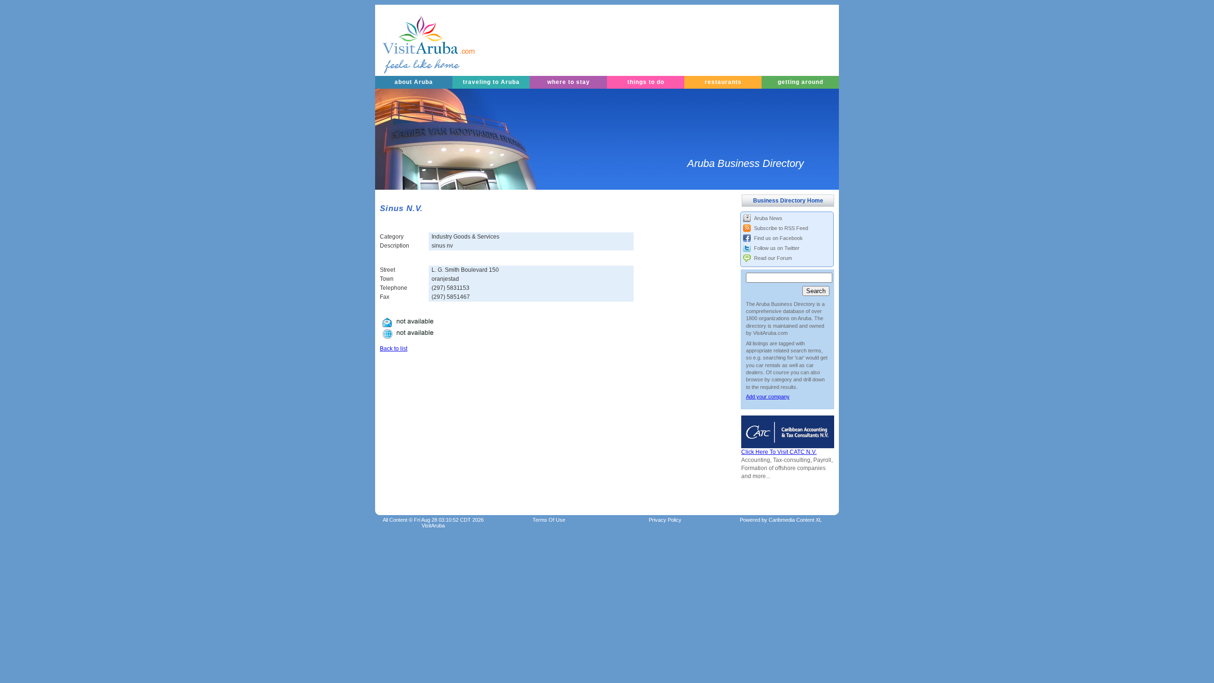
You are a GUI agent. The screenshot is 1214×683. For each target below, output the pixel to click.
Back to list (393, 348)
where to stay (568, 82)
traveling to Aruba (491, 82)
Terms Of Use (549, 520)
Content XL (795, 520)
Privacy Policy (665, 520)
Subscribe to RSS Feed (781, 228)
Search (816, 291)
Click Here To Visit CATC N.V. (779, 452)
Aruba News (768, 218)
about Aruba (414, 82)
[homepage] (416, 40)
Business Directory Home (788, 200)
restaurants (723, 82)
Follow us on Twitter (777, 248)
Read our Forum (773, 258)
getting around (800, 82)
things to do (645, 82)
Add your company (768, 396)
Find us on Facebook (778, 238)
